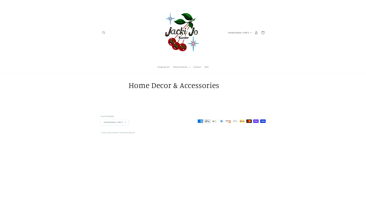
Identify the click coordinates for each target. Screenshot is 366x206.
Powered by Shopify (127, 133)
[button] (104, 32)
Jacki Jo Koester (112, 133)
